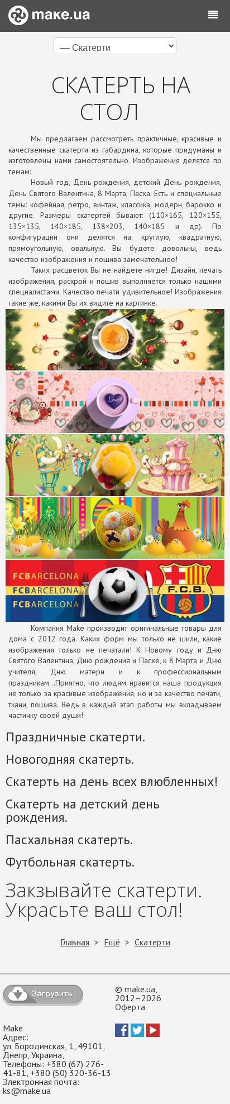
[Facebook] (121, 1033)
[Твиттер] (137, 1033)
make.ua (139, 988)
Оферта (130, 1006)
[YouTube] (153, 1033)
